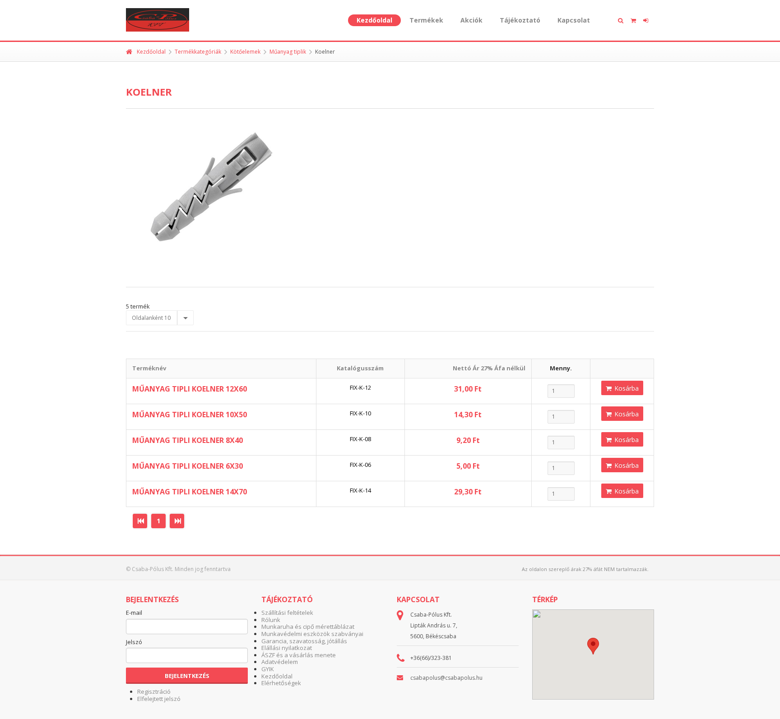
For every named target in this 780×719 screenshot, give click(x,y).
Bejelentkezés (187, 676)
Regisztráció (154, 691)
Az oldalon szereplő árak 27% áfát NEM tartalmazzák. (585, 569)
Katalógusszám (360, 368)
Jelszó (134, 642)
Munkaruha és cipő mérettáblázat (307, 626)
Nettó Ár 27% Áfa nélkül (489, 368)
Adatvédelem (279, 662)
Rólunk (270, 620)
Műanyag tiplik (287, 51)
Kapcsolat (573, 20)
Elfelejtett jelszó (159, 699)
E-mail (134, 613)
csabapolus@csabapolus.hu (446, 678)
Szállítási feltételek (287, 612)
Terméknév (149, 368)
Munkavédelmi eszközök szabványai (312, 634)
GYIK (267, 669)
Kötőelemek (245, 51)
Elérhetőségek (281, 683)
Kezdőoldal (374, 20)
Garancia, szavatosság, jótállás (304, 641)
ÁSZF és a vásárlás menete (298, 655)
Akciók (471, 20)
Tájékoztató (520, 20)
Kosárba (626, 388)
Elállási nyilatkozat (286, 648)
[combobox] (160, 318)
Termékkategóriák (198, 51)
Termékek (426, 20)
